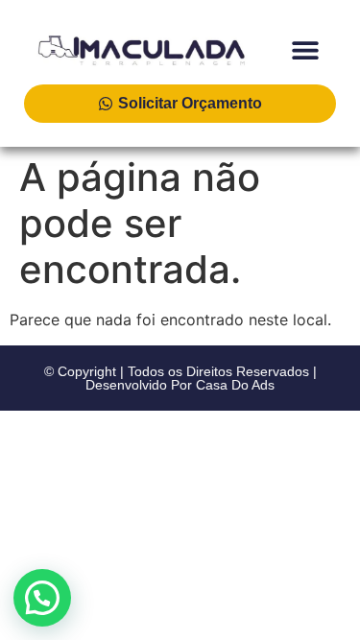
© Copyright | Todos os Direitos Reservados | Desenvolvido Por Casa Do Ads (180, 378)
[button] (304, 49)
